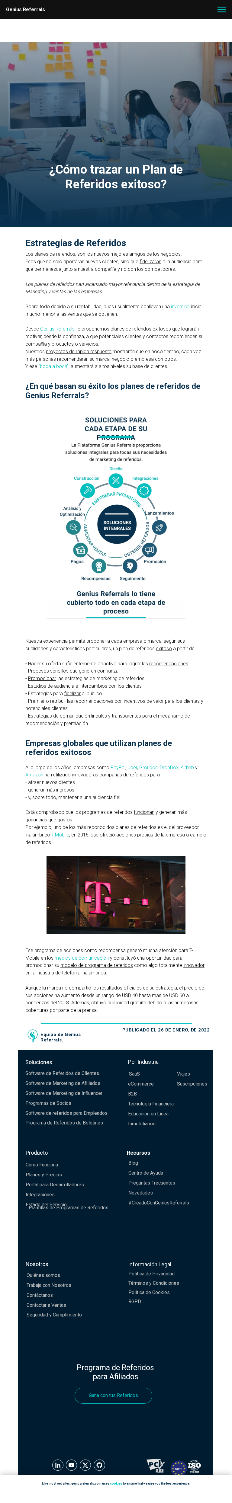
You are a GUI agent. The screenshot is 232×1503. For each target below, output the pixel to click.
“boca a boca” (53, 1083)
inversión (180, 1023)
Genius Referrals (57, 1045)
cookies (116, 1483)
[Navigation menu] (222, 10)
